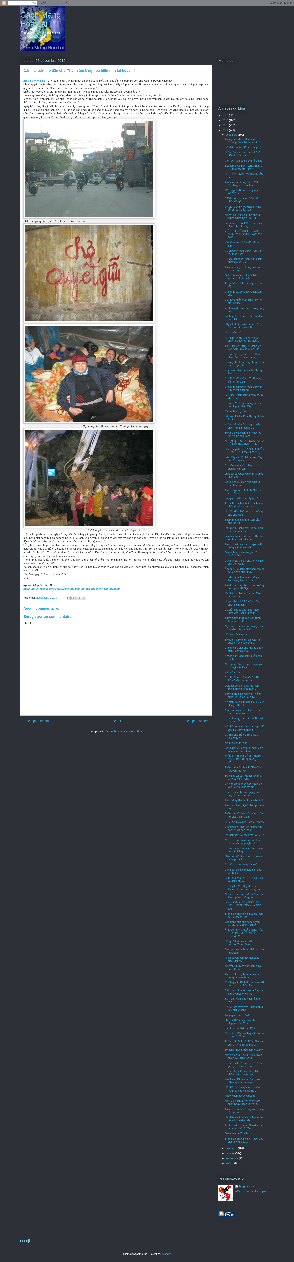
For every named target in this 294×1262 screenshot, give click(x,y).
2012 (226, 130)
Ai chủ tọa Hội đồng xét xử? (241, 864)
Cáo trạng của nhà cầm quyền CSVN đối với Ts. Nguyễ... (242, 923)
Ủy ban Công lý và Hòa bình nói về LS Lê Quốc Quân (243, 208)
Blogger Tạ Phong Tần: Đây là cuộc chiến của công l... (242, 641)
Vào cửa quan (233, 672)
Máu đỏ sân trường (236, 742)
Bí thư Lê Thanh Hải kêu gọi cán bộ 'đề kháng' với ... (244, 915)
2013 (226, 125)
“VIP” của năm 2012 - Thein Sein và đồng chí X (244, 879)
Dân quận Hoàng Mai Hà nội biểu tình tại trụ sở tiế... (244, 529)
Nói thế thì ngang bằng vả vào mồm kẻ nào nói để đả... (242, 1089)
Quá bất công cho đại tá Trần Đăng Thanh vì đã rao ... (242, 687)
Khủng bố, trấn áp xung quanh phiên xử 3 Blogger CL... (242, 426)
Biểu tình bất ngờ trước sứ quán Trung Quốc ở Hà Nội (244, 992)
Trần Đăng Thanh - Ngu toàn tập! (244, 800)
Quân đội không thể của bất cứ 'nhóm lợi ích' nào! (243, 277)
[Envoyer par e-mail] (69, 598)
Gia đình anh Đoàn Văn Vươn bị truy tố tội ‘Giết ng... (243, 388)
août (229, 1163)
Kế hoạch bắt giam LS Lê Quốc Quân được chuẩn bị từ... (243, 356)
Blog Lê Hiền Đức (34, 80)
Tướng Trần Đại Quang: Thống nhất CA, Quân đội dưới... (243, 695)
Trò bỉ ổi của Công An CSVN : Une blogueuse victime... (242, 184)
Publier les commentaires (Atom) (124, 731)
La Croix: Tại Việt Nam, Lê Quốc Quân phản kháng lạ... (244, 225)
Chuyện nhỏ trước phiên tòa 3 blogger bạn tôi (242, 467)
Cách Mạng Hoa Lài (40, 19)
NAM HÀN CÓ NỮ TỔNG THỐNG (244, 821)
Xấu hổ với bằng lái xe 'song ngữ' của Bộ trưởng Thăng (244, 728)
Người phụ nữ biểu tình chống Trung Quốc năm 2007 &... (242, 216)
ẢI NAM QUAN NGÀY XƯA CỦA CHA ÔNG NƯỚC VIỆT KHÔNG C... (244, 933)
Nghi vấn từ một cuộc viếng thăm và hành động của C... (244, 628)
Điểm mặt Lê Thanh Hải (238, 1133)
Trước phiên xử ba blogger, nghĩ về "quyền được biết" (243, 546)
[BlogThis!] (72, 598)
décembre (232, 134)
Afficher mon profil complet (250, 1191)
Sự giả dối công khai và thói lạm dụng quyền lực (243, 260)
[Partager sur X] (76, 598)
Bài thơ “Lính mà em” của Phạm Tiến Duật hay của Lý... (243, 679)
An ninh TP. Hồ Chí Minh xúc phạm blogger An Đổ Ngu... (242, 339)
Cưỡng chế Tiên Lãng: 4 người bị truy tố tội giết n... (244, 364)
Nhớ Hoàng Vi (233, 332)
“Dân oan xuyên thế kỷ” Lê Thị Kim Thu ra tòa (242, 712)
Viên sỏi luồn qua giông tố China (243, 160)
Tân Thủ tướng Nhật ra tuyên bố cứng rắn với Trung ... (243, 976)
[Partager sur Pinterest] (84, 598)
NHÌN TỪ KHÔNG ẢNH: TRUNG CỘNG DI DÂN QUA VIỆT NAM (244, 759)
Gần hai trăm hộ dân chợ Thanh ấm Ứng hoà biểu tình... (243, 538)
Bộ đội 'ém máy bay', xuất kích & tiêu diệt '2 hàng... (244, 1008)
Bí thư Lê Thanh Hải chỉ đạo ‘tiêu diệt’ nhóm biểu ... (244, 1140)
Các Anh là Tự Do (235, 411)
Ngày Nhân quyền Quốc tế (240, 1095)
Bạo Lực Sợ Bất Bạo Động (240, 1028)
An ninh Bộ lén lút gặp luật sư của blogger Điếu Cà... (244, 703)
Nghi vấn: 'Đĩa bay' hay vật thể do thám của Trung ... (244, 1035)
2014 (226, 120)
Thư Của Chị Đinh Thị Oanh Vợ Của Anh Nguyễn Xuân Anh (243, 347)
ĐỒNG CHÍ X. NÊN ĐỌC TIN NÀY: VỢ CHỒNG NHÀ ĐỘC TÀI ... (243, 905)
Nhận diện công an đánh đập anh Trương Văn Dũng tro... (244, 896)
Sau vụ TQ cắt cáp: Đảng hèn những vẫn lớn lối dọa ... (242, 1073)
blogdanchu (246, 1186)
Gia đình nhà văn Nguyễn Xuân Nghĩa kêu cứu (243, 554)
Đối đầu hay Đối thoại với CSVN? (244, 834)
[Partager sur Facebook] (80, 598)
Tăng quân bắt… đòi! (237, 1015)
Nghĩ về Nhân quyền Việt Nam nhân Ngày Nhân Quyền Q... (243, 1102)
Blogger (166, 1253)
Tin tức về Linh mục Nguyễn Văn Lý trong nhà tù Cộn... (244, 1127)
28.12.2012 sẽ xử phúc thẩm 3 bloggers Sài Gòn (242, 1022)
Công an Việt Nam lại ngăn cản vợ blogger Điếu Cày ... (243, 405)
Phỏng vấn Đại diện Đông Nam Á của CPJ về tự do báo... (244, 1043)
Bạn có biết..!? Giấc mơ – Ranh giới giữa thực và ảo (243, 1065)
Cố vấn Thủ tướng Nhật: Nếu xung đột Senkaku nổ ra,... (242, 611)
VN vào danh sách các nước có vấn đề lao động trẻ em (243, 785)
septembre (232, 1158)
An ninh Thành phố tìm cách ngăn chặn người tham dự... (244, 505)
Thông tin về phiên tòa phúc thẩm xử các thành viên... (244, 815)
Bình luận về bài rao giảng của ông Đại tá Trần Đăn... (242, 794)
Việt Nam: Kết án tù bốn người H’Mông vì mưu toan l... (243, 1081)
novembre (232, 1148)
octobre (230, 1153)
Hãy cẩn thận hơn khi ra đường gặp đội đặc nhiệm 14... (243, 326)
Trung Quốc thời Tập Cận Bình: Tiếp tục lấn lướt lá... (243, 619)
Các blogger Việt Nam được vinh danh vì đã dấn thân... (244, 828)
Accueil (115, 721)
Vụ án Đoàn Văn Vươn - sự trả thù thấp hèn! (243, 252)
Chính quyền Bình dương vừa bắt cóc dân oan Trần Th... (244, 984)
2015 (226, 115)
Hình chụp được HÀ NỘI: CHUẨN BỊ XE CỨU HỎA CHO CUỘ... (244, 451)
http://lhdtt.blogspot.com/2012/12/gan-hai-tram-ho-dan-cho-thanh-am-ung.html (71, 588)
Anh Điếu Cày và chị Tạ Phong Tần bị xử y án (243, 380)
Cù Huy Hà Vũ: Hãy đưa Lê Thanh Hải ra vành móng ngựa (244, 888)
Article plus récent (36, 721)
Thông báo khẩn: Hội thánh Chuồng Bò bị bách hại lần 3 (242, 141)
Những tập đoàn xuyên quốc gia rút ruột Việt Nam (243, 666)
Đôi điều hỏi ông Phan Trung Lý (243, 147)
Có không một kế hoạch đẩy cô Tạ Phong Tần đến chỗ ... (243, 579)
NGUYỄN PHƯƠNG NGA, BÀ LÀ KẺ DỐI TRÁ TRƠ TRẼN (244, 442)
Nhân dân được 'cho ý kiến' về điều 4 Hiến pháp (242, 154)
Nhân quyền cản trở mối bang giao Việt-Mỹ (242, 959)
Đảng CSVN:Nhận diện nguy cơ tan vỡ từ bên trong (243, 434)
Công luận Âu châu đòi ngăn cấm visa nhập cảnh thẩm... (244, 749)
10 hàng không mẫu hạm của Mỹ (244, 1049)
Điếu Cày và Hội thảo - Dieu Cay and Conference (243, 459)
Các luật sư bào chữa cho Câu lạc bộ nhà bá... (243, 595)
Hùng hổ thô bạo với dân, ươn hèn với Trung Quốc (242, 943)
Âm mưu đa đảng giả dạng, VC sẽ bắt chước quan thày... (244, 570)
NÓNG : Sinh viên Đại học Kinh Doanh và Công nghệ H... (243, 842)
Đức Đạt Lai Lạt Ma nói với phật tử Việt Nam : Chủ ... (243, 777)
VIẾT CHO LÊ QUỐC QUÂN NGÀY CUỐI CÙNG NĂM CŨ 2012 (243, 234)
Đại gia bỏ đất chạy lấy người (242, 498)
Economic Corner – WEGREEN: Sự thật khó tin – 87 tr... (243, 167)
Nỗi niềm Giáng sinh (236, 634)
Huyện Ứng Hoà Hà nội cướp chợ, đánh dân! (242, 603)
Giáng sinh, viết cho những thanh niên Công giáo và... (244, 649)
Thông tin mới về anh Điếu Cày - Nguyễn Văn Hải (244, 769)
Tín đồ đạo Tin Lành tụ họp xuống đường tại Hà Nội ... (244, 587)
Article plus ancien (195, 721)
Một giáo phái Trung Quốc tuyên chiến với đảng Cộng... (243, 1056)
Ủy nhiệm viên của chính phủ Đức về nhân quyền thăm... (244, 1119)
